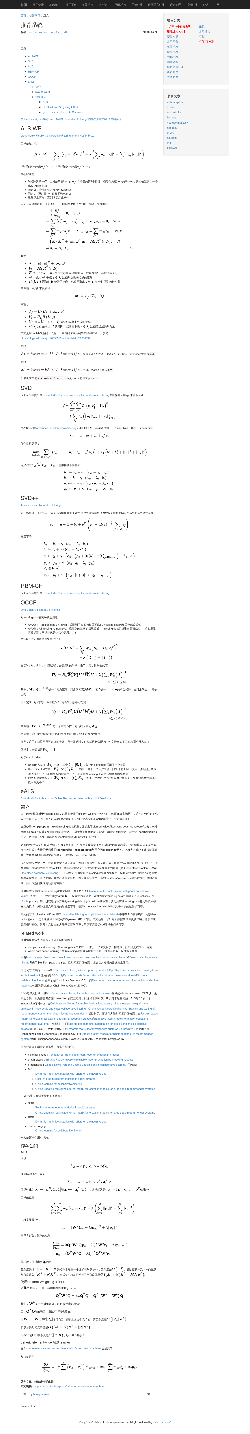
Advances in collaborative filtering (56, 428)
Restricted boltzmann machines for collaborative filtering (75, 395)
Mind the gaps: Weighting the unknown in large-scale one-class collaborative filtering (76, 957)
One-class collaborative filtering (39, 873)
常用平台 (71, 4)
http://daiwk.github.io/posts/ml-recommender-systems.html (69, 1386)
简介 (38, 86)
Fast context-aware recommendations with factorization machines (62, 1348)
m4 (169, 143)
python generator (40, 1394)
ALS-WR (33, 56)
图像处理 (137, 4)
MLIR (170, 132)
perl (156, 1394)
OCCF (32, 76)
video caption (175, 102)
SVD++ (32, 66)
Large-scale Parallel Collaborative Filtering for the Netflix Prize (57, 135)
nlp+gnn (172, 137)
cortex (171, 107)
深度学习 (104, 4)
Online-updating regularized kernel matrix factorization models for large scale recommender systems (95, 1089)
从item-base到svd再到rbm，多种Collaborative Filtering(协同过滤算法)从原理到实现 (71, 119)
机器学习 (87, 4)
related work (42, 92)
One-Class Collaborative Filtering (40, 609)
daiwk (156, 1422)
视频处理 (191, 4)
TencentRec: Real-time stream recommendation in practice (84, 1054)
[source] (166, 1422)
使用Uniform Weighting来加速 (60, 107)
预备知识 (40, 97)
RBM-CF (33, 71)
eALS (31, 81)
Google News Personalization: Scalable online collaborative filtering (85, 1064)
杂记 (205, 4)
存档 (202, 36)
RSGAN (172, 148)
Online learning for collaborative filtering (58, 1084)
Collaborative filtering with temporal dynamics (80, 970)
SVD (30, 61)
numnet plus (174, 112)
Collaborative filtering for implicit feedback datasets (89, 914)
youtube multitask (177, 122)
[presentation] (89, 154)
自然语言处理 (156, 4)
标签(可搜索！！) (209, 41)
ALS (45, 102)
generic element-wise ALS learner (63, 112)
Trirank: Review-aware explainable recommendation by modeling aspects (89, 1059)
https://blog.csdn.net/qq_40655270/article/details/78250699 (55, 338)
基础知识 (54, 4)
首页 (24, 4)
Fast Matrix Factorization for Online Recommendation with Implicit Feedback (66, 798)
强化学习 (120, 4)
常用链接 (38, 4)
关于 (216, 4)
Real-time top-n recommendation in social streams (65, 1078)
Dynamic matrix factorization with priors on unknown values (98, 975)
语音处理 (175, 4)
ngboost (172, 127)
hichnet (171, 117)
